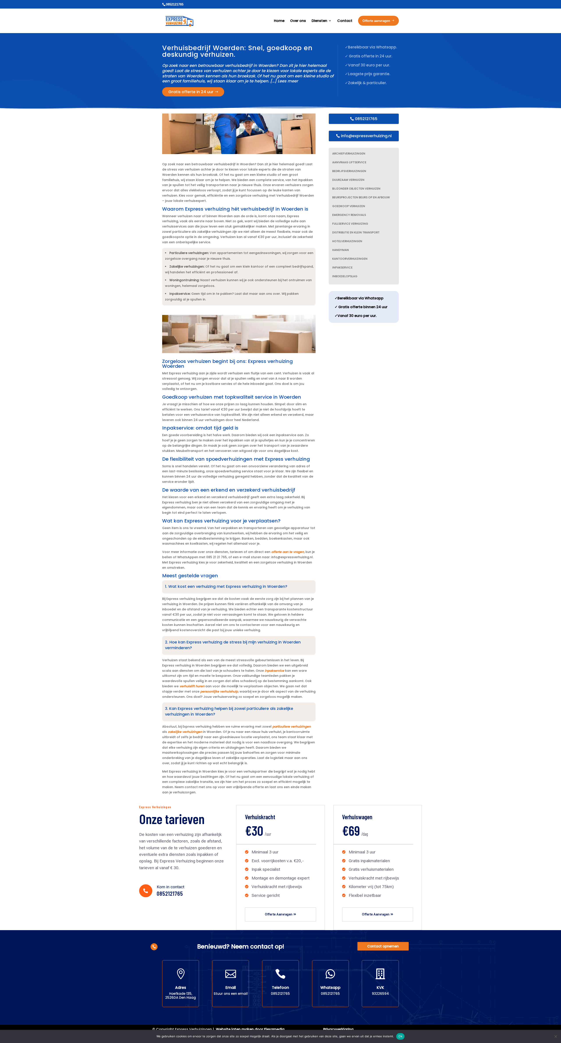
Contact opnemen (383, 946)
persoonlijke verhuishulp (219, 691)
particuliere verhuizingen (291, 726)
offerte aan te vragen (287, 552)
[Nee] (555, 1036)
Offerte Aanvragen (279, 914)
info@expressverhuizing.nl (366, 136)
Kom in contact (170, 886)
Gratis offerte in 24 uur (190, 91)
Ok (400, 1036)
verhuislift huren (191, 686)
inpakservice (274, 670)
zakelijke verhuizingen (185, 732)
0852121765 (366, 118)
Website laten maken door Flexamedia (250, 1029)
